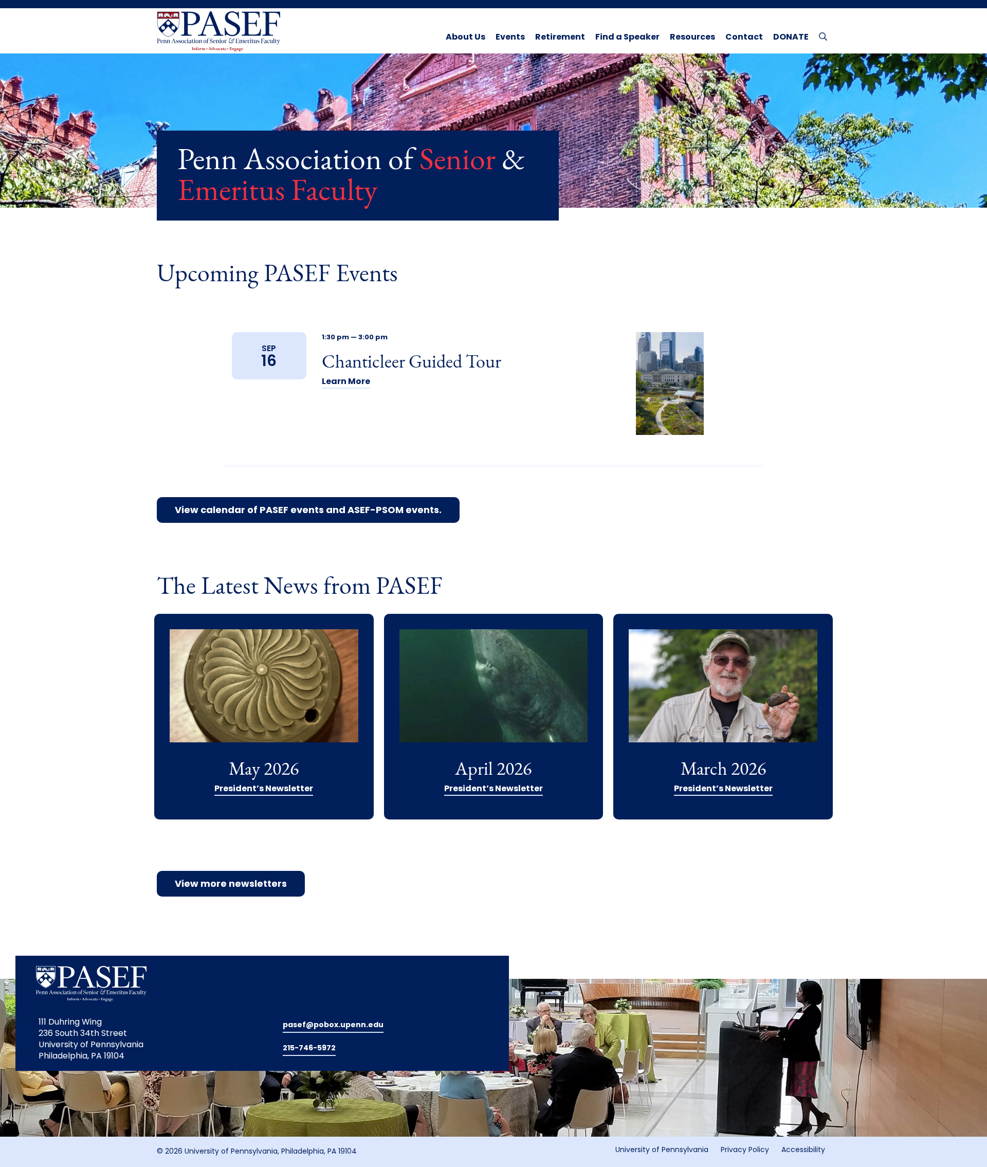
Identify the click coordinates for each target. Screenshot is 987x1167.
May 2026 (264, 770)
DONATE (791, 37)
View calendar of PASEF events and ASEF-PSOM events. (308, 511)
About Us (465, 37)
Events (510, 37)
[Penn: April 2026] (493, 695)
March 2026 (723, 770)
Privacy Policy (745, 1150)
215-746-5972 (309, 1048)
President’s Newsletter (263, 789)
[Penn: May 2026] (264, 695)
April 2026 (493, 770)
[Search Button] (820, 36)
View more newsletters (231, 884)
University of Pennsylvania (661, 1150)
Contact (744, 37)
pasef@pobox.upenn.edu (333, 1025)
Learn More (346, 382)
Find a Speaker (627, 37)
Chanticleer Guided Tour (411, 363)
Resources (692, 37)
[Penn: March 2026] (723, 695)
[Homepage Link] (218, 32)
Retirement (560, 37)
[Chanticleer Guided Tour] (670, 383)
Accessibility (803, 1150)
